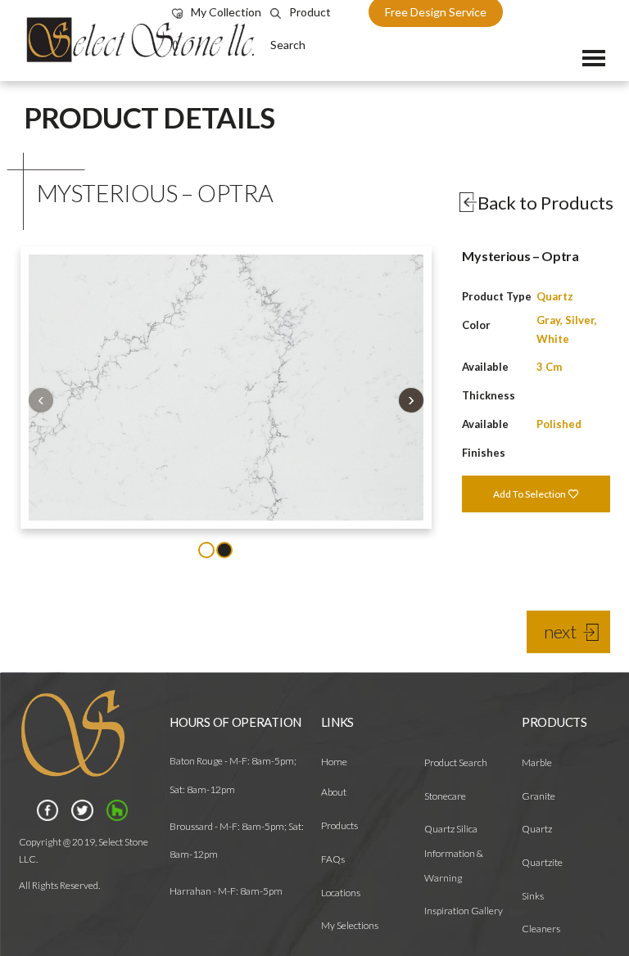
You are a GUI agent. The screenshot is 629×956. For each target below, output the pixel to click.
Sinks (533, 896)
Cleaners (541, 928)
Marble (537, 762)
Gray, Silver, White (566, 329)
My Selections (349, 925)
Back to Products (545, 203)
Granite (538, 796)
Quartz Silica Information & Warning (453, 853)
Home (334, 761)
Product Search (455, 762)
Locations (340, 892)
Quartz (554, 296)
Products (339, 825)
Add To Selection (530, 494)
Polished (558, 424)
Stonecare (445, 796)
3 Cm (549, 366)
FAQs (333, 859)
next (560, 631)
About (333, 792)
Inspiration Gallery (463, 910)
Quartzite (542, 862)
